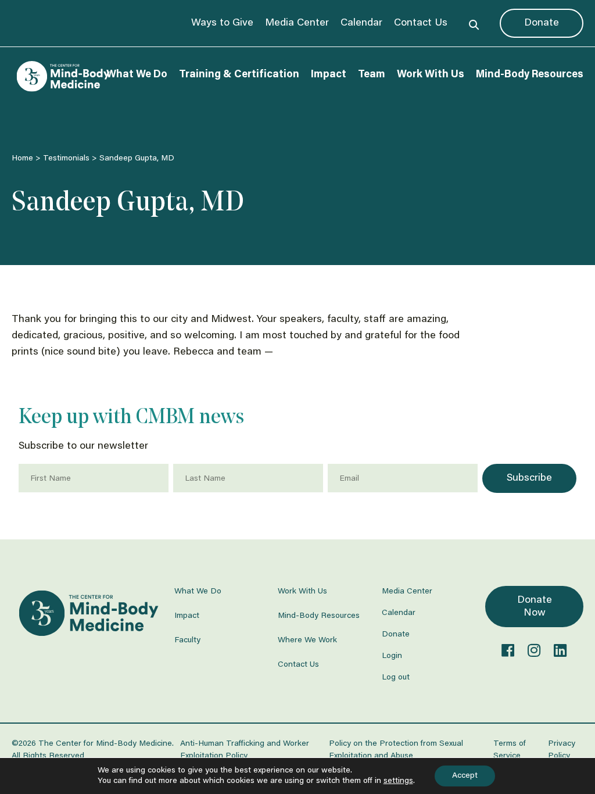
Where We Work (307, 640)
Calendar (361, 23)
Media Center (297, 23)
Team (371, 75)
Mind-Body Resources (529, 75)
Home (22, 159)
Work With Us (430, 75)
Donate (541, 23)
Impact (328, 75)
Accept (465, 776)
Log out (396, 678)
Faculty (187, 640)
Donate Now (534, 606)
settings (398, 781)
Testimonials (66, 159)
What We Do (136, 75)
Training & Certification (239, 75)
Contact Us (420, 23)
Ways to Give (222, 23)
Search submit (474, 23)
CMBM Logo (62, 76)
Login (392, 656)
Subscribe (529, 478)
